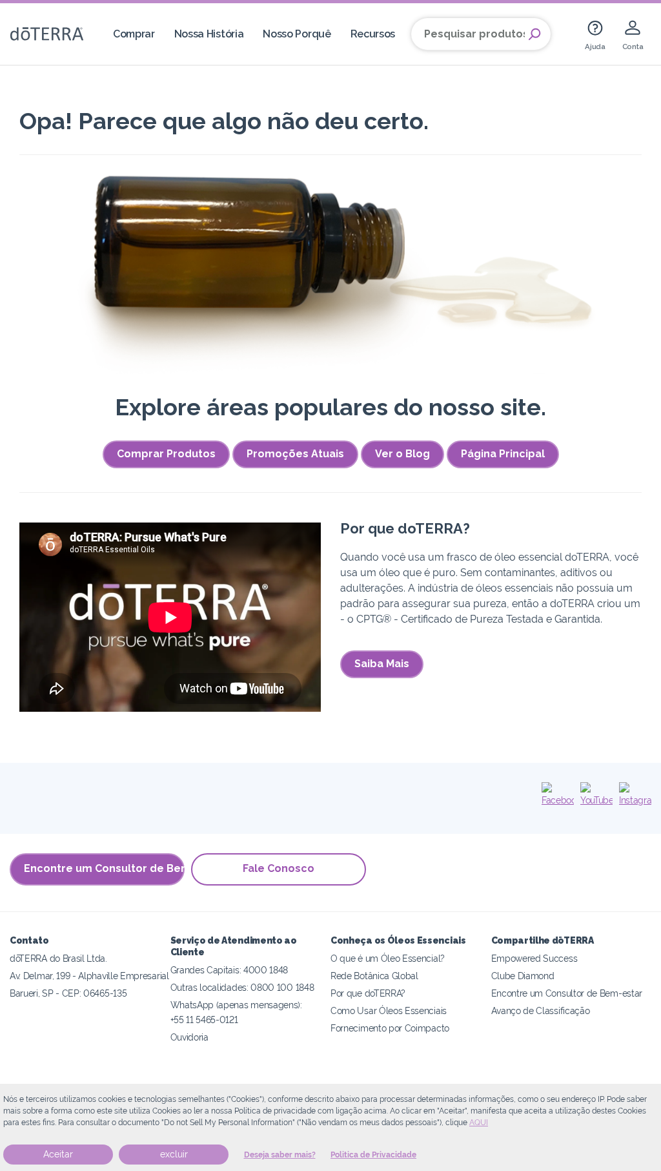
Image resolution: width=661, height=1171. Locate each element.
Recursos (373, 34)
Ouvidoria (189, 1036)
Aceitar (58, 1154)
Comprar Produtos (166, 454)
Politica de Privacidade (373, 1154)
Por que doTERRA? (367, 993)
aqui (478, 1122)
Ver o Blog (402, 454)
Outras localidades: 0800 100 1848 (242, 987)
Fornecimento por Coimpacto (389, 1027)
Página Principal (503, 454)
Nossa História (209, 34)
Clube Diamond (522, 975)
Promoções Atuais (295, 454)
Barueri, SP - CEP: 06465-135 (68, 993)
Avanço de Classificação (540, 1010)
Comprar (134, 34)
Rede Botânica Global (374, 975)
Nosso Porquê (296, 34)
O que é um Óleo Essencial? (387, 958)
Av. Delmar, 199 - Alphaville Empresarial (89, 975)
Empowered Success (534, 958)
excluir (174, 1154)
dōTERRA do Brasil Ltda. (58, 958)
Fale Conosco (278, 868)
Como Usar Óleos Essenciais (388, 1010)
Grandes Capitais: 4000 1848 (229, 969)
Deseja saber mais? (280, 1154)
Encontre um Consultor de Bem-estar (104, 868)
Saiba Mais (381, 664)
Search (534, 34)
